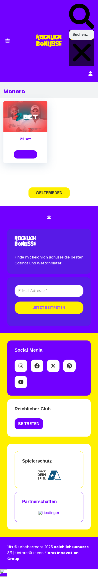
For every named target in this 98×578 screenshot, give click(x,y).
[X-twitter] (53, 366)
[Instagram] (21, 366)
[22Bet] (25, 131)
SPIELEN (25, 154)
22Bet (25, 139)
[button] (7, 41)
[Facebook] (37, 366)
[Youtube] (21, 382)
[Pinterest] (69, 366)
